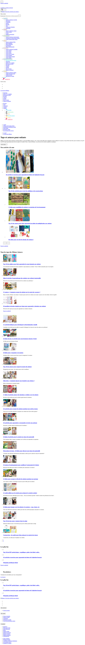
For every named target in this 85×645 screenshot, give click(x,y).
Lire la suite (3, 144)
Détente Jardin (6, 631)
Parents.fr (5, 626)
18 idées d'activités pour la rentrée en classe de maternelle (18, 437)
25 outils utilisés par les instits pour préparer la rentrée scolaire (20, 493)
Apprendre (5, 105)
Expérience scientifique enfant (9, 127)
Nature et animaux (7, 101)
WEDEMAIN (6, 636)
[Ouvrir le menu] (3, 9)
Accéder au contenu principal (7, 7)
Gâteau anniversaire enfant (8, 125)
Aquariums (5, 618)
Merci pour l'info (6, 627)
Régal (4, 630)
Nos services (3, 607)
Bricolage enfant (6, 129)
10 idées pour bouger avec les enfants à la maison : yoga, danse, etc (21, 507)
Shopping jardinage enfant (10, 562)
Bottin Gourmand (7, 635)
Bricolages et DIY (7, 95)
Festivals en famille (7, 619)
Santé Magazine (6, 629)
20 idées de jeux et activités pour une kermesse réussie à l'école (20, 338)
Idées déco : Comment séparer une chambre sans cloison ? (19, 380)
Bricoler (5, 103)
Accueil (4, 132)
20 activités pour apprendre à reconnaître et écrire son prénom (20, 423)
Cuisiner (5, 107)
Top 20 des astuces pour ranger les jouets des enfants (17, 366)
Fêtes (8, 113)
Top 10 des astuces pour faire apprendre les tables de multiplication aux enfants (30, 223)
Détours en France (7, 632)
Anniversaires (10, 112)
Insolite (4, 98)
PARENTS (9, 119)
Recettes (5, 96)
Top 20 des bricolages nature (9, 621)
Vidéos (9, 117)
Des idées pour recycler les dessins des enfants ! (21, 239)
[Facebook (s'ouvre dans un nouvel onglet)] (4, 604)
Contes (4, 124)
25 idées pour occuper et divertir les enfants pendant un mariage (20, 479)
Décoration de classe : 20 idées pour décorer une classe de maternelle (21, 451)
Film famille (5, 128)
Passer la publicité (4, 3)
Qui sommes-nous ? (7, 642)
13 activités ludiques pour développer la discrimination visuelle (20, 324)
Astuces (5, 97)
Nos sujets (3, 613)
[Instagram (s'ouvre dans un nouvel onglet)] (4, 603)
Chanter (5, 108)
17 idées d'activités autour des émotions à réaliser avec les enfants (20, 394)
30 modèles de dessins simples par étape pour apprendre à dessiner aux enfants (24, 306)
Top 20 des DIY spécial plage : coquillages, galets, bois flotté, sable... (21, 552)
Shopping (5, 92)
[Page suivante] (1, 544)
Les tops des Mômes (5, 90)
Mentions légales (6, 639)
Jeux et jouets (6, 100)
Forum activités (6, 610)
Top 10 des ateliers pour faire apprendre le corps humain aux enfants (22, 264)
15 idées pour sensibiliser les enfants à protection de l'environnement (26, 207)
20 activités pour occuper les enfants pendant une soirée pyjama (20, 409)
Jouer (4, 104)
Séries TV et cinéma (7, 94)
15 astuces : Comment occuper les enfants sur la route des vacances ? (21, 292)
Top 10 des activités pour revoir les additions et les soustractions (25, 191)
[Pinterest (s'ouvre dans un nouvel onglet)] (4, 601)
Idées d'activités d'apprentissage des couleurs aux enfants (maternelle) (22, 278)
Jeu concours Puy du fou (8, 130)
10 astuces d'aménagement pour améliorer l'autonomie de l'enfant (21, 465)
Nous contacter (6, 638)
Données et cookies (7, 643)
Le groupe (3, 624)
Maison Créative (6, 633)
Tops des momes (11, 115)
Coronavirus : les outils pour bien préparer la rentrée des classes (20, 535)
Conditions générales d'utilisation (10, 640)
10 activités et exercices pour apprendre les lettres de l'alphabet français (25, 174)
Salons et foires (6, 617)
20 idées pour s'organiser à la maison (13, 352)
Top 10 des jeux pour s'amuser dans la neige (15, 521)
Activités (9, 110)
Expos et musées (6, 616)
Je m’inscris (3, 577)
